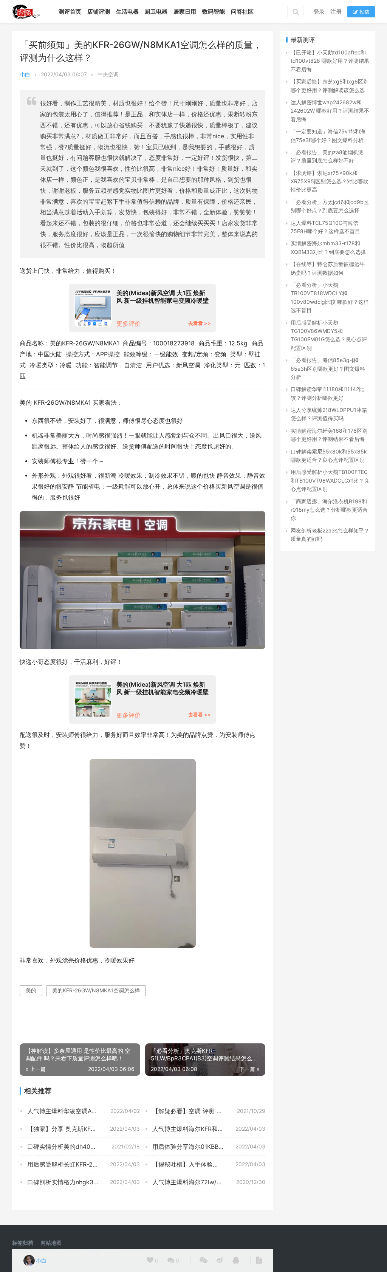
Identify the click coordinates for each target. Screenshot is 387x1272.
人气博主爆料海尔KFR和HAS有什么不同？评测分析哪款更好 (208, 1129)
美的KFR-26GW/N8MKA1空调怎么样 (96, 990)
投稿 (363, 12)
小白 (25, 74)
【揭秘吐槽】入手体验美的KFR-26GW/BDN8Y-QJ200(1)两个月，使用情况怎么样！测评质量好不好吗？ (208, 1164)
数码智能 (213, 11)
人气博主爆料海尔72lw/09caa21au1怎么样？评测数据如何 (208, 1182)
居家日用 (184, 11)
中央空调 (108, 74)
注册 (336, 11)
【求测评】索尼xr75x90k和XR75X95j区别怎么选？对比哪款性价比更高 (329, 181)
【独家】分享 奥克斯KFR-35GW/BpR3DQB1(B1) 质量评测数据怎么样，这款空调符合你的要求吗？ (83, 1129)
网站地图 (51, 1243)
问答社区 (242, 11)
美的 (31, 990)
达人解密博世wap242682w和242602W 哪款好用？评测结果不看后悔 (330, 110)
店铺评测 (98, 11)
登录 (319, 11)
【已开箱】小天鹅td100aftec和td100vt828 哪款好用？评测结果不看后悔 (330, 61)
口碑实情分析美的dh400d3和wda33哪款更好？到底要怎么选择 (83, 1146)
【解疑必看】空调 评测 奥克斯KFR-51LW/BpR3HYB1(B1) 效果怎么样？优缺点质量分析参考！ (208, 1111)
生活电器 (127, 11)
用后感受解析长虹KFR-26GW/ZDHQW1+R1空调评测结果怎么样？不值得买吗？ (83, 1164)
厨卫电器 (156, 11)
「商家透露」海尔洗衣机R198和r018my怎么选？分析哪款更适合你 (329, 509)
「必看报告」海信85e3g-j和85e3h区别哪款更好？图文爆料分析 (328, 368)
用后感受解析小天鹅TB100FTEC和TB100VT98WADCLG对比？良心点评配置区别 (330, 480)
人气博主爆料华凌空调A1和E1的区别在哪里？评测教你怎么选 (83, 1111)
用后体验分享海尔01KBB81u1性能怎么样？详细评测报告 (208, 1146)
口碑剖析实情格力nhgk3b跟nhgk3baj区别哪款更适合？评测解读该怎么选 (83, 1182)
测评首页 (70, 11)
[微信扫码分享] (203, 1260)
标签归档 (22, 1243)
